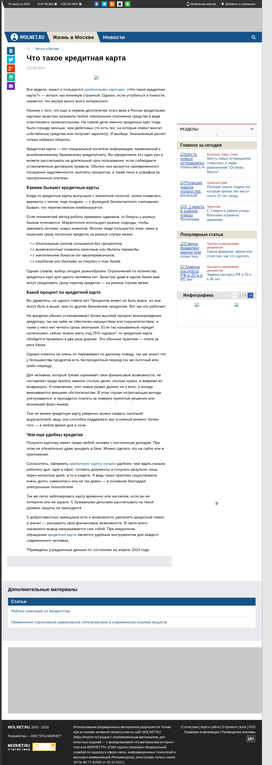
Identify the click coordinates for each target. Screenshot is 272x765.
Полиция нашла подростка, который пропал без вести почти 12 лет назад (229, 191)
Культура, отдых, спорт (222, 154)
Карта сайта (210, 727)
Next (250, 295)
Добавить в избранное (241, 4)
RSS (252, 727)
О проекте (229, 727)
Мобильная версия (203, 4)
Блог (243, 727)
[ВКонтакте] (11, 51)
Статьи (18, 601)
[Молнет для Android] (119, 4)
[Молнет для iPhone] (127, 4)
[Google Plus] (11, 68)
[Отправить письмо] (11, 86)
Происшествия (217, 182)
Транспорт (214, 206)
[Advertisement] (133, 20)
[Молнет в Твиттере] (104, 4)
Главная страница (28, 48)
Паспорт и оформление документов (223, 245)
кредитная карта (62, 534)
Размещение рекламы (239, 732)
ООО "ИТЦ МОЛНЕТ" (46, 736)
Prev (234, 295)
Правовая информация (201, 732)
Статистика (189, 727)
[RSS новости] (112, 4)
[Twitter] (11, 60)
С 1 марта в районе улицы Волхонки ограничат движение (228, 215)
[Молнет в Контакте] (96, 4)
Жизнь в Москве (47, 49)
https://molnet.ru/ (86, 737)
